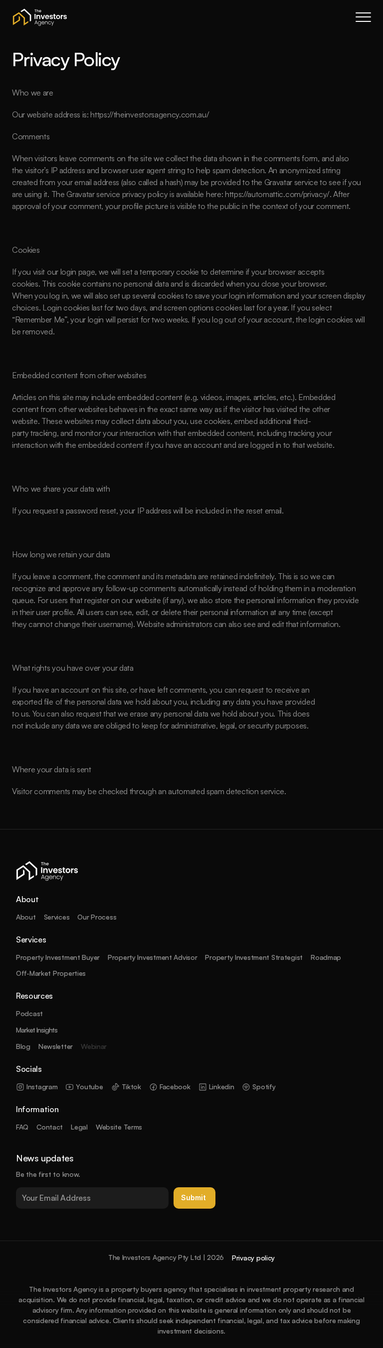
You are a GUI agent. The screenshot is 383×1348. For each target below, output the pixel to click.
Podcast (29, 1013)
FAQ (22, 1127)
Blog (23, 1046)
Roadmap (326, 957)
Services (57, 917)
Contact (49, 1127)
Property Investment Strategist (254, 957)
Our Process (96, 917)
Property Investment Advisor (152, 957)
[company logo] (40, 17)
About (26, 917)
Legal (79, 1127)
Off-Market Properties (51, 973)
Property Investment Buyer (58, 957)
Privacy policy (253, 1257)
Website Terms (119, 1127)
